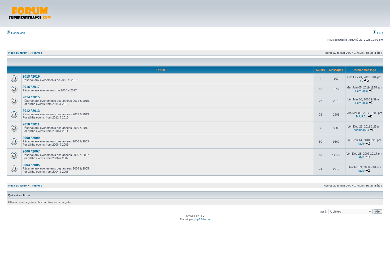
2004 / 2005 (31, 165)
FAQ (379, 33)
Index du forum (17, 52)
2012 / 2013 (31, 111)
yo (361, 80)
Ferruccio (361, 90)
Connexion (17, 33)
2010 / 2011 (31, 124)
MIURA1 (361, 116)
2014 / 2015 (31, 97)
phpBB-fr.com (202, 219)
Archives (36, 52)
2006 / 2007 (31, 151)
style (361, 143)
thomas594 (361, 130)
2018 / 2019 (31, 76)
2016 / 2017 (31, 87)
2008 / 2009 (31, 138)
